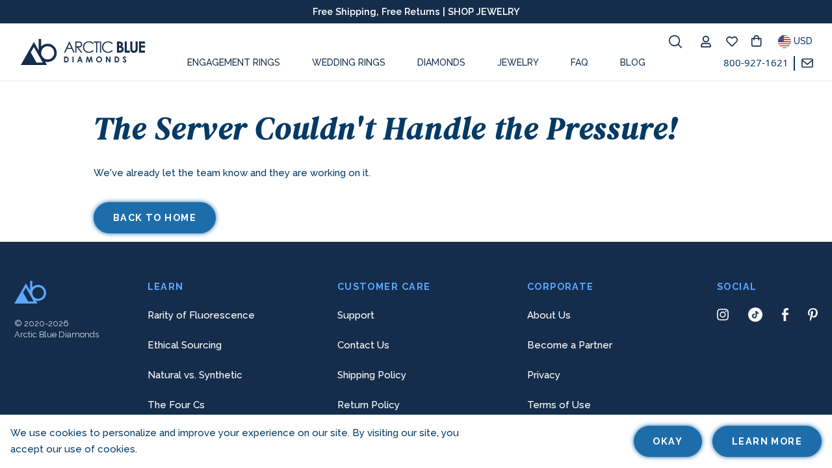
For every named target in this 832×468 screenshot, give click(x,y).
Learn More (767, 441)
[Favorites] (735, 41)
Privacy (543, 375)
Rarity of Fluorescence (201, 315)
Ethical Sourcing (185, 345)
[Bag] (761, 41)
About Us (549, 315)
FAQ (579, 62)
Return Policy (368, 405)
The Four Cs (176, 405)
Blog (632, 62)
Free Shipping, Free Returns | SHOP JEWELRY (416, 11)
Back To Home (154, 217)
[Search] (675, 41)
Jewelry (518, 62)
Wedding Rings (348, 62)
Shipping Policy (371, 375)
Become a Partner (569, 345)
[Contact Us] (811, 63)
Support (355, 315)
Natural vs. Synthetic (195, 375)
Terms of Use (559, 405)
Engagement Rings (233, 62)
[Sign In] (709, 41)
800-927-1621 (755, 62)
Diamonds (441, 62)
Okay (667, 441)
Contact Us (363, 345)
